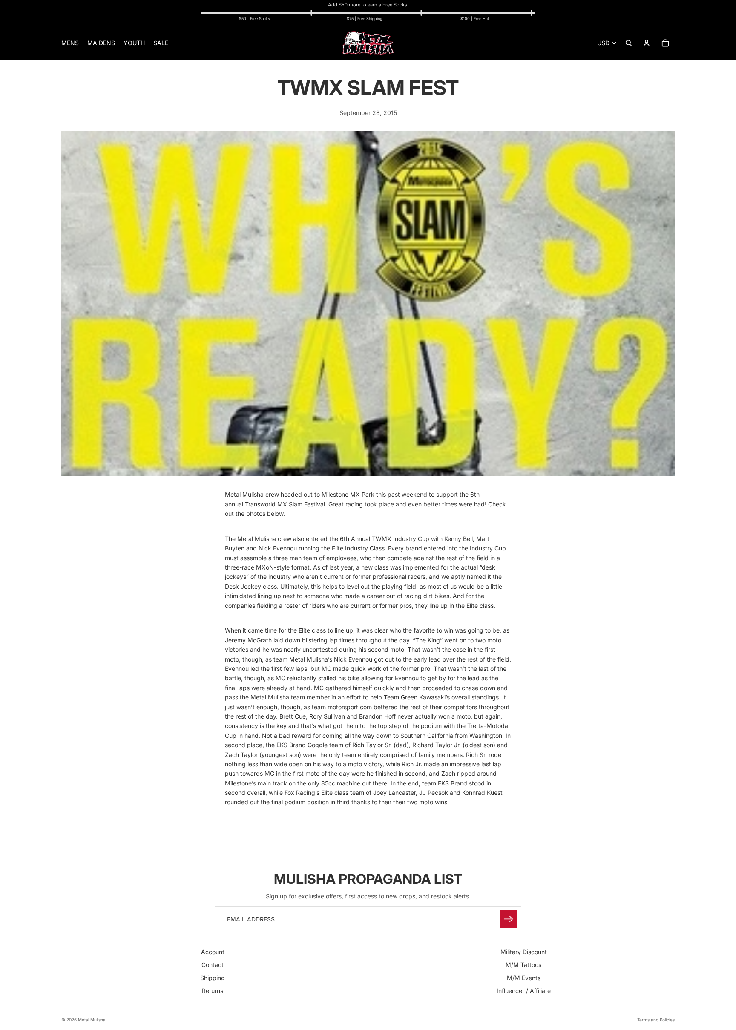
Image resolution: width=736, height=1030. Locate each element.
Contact (212, 964)
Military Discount (523, 951)
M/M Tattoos (523, 964)
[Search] (628, 43)
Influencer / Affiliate (524, 990)
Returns (212, 990)
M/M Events (523, 977)
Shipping (212, 977)
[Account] (646, 43)
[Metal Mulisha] (368, 43)
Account (212, 951)
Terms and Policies (656, 1019)
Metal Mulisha (92, 1019)
